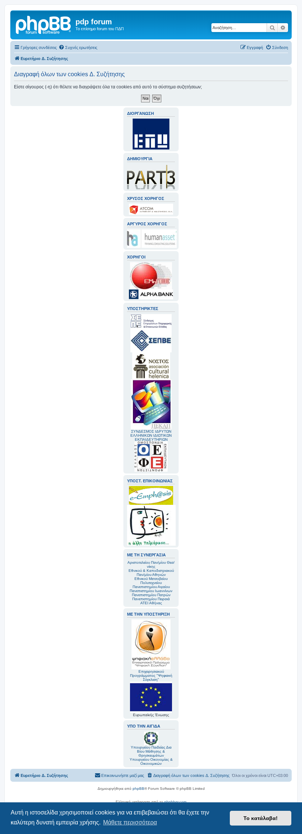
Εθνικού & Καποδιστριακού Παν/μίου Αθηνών (151, 573)
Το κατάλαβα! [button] (260, 818)
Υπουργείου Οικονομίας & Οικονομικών (151, 761)
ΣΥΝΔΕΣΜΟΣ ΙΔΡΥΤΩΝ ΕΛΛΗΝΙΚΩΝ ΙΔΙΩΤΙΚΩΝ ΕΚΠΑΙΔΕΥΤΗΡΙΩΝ (151, 435)
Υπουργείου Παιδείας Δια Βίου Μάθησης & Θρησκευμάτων (151, 751)
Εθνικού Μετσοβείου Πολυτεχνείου (151, 581)
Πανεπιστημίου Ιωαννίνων (151, 591)
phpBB (138, 789)
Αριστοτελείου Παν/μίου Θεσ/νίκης (151, 564)
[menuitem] (78, 47)
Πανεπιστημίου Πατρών (151, 595)
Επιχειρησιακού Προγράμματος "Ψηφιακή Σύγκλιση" (151, 675)
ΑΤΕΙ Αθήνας (151, 603)
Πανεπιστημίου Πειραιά (151, 599)
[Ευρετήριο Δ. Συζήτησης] (44, 24)
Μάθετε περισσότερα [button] (130, 822)
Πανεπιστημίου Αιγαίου (151, 587)
